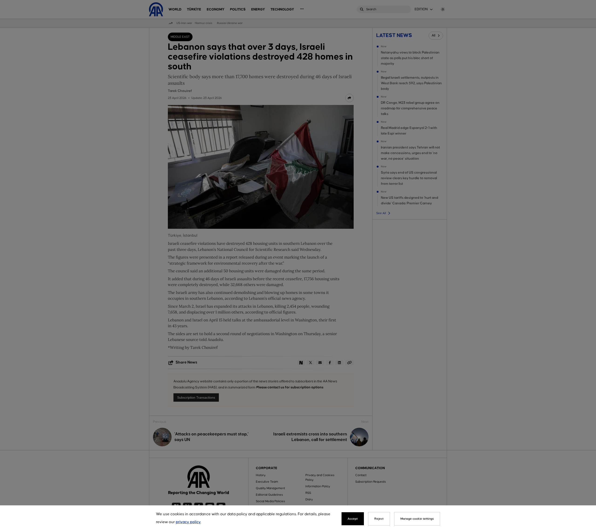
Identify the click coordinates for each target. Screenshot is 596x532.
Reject (379, 518)
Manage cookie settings (417, 518)
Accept (353, 518)
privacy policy (188, 522)
